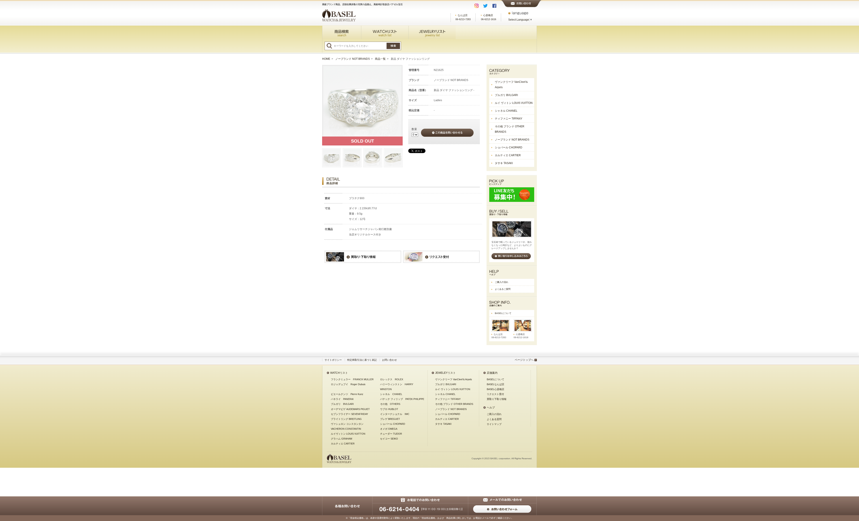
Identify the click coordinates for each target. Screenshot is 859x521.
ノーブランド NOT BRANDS (352, 58)
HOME (326, 58)
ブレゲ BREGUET (390, 419)
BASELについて (503, 313)
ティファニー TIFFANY (508, 118)
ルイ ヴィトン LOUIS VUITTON (514, 103)
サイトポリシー (333, 360)
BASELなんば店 (495, 384)
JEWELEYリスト (445, 372)
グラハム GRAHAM (341, 438)
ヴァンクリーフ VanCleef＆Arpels (511, 84)
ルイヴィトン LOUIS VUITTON (348, 433)
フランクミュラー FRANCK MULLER (352, 379)
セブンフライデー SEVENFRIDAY (349, 414)
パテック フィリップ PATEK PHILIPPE (402, 399)
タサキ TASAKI (504, 163)
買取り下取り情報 (496, 399)
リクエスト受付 (495, 394)
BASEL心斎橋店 (495, 389)
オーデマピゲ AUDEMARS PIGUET (350, 409)
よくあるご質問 (502, 289)
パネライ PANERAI (342, 399)
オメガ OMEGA (388, 428)
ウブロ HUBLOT (389, 409)
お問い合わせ (389, 360)
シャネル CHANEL (506, 110)
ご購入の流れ (501, 282)
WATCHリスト (339, 372)
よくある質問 (494, 419)
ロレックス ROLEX (391, 379)
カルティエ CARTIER (508, 155)
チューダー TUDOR (391, 433)
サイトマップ (494, 424)
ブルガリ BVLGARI (506, 95)
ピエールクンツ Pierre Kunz (347, 394)
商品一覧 (380, 58)
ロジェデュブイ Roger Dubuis (348, 384)
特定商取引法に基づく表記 (362, 360)
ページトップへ (524, 359)
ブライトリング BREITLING (346, 419)
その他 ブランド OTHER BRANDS (509, 129)
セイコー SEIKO (389, 438)
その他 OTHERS (390, 404)
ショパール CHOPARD (508, 147)
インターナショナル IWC (394, 414)
